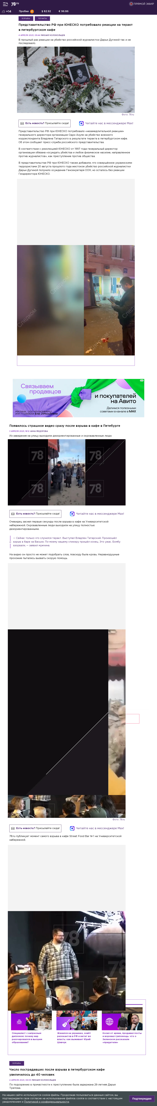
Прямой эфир (144, 4)
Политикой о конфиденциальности (46, 1102)
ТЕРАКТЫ (42, 18)
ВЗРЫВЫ (26, 18)
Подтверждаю (141, 1098)
